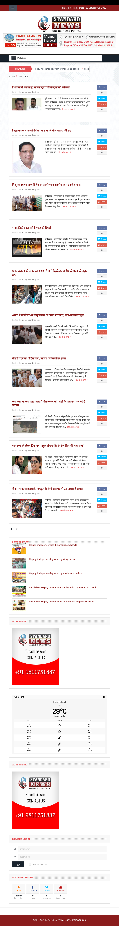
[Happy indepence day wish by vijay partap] (19, 563)
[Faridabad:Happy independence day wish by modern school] (19, 591)
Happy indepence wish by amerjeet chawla (53, 545)
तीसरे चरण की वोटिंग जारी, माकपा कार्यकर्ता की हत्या (39, 358)
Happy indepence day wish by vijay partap (52, 559)
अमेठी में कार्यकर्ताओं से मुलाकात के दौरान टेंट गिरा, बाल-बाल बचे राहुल (48, 315)
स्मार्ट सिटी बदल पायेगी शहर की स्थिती (31, 228)
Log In (18, 864)
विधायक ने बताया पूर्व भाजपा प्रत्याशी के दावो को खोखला (41, 87)
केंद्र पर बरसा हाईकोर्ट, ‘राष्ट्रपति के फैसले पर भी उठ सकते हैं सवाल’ (47, 489)
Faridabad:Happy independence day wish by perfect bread (61, 601)
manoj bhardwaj (29, 92)
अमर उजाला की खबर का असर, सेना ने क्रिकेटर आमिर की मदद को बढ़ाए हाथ (49, 273)
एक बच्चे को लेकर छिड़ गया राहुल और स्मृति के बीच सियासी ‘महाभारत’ (48, 446)
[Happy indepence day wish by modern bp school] (19, 577)
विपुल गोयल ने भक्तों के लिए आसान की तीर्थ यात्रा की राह (41, 130)
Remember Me (39, 864)
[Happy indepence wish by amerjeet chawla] (19, 548)
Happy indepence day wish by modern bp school (41, 69)
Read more (68, 109)
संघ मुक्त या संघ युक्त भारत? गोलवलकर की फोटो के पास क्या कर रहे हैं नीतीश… (48, 403)
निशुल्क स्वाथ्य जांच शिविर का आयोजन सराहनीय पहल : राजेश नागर (46, 185)
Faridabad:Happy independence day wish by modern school (62, 587)
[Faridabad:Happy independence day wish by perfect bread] (19, 605)
